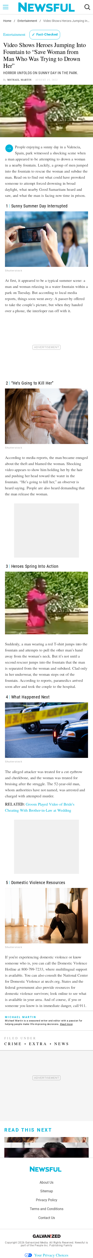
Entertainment (27, 21)
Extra (38, 1043)
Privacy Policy (46, 1200)
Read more (66, 1024)
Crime (13, 1043)
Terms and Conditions (46, 1209)
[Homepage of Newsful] (45, 1169)
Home (7, 21)
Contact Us (46, 1218)
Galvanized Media (36, 1242)
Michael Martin (19, 79)
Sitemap (46, 1191)
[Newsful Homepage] (46, 7)
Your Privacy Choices (51, 1255)
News (61, 1043)
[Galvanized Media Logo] (47, 1236)
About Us (46, 1182)
